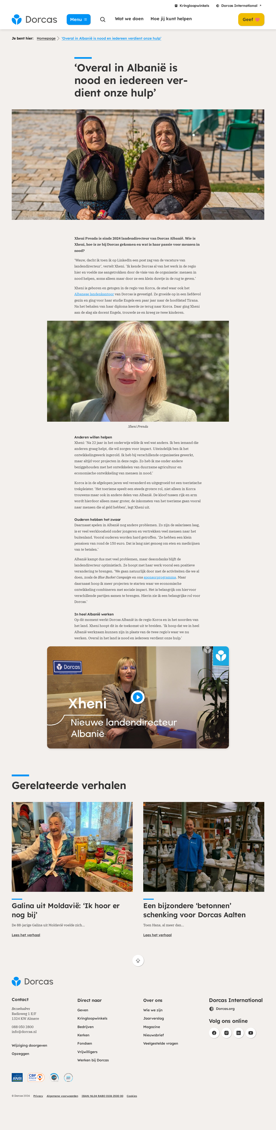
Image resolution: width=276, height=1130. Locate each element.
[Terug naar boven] (138, 960)
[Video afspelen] (138, 697)
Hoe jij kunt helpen (171, 18)
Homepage (46, 38)
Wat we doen (129, 18)
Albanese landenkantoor (94, 294)
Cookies (132, 1096)
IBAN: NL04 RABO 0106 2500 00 (102, 1096)
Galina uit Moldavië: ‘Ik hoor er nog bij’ (66, 910)
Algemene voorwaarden (62, 1096)
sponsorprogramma (160, 577)
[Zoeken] (103, 19)
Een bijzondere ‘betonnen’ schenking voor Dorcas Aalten (194, 910)
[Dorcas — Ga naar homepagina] (34, 19)
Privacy (38, 1096)
